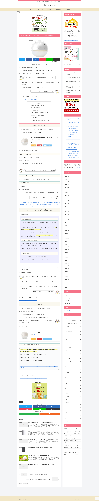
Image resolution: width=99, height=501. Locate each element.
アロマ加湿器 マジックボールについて (37, 105)
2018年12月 (67, 284)
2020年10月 (67, 236)
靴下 (73, 418)
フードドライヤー (73, 361)
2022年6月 (67, 195)
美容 (73, 404)
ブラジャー (73, 366)
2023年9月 (67, 176)
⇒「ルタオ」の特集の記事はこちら (71, 40)
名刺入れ (73, 383)
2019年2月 (67, 279)
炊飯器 (73, 399)
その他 (73, 318)
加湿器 (73, 377)
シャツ (73, 334)
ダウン (73, 342)
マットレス (73, 372)
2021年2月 (67, 225)
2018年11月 (67, 287)
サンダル (73, 328)
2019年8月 (67, 265)
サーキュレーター (73, 331)
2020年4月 (67, 246)
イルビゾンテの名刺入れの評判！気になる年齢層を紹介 (72, 78)
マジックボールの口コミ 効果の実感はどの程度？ (39, 112)
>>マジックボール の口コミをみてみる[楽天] (28, 99)
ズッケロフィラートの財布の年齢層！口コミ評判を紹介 (72, 73)
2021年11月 (67, 206)
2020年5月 (67, 244)
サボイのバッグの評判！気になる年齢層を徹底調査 (72, 91)
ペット (73, 369)
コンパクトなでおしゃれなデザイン (37, 108)
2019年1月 (67, 282)
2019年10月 (67, 263)
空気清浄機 (73, 402)
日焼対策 (73, 393)
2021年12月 (67, 203)
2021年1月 (67, 228)
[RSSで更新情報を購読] (49, 414)
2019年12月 (67, 257)
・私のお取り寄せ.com (68, 310)
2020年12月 (67, 230)
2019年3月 (67, 276)
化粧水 (73, 380)
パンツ (73, 353)
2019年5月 (67, 271)
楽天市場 (39, 145)
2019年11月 (67, 260)
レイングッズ (73, 374)
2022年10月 (67, 187)
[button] (56, 59)
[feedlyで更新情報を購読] (29, 414)
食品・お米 (73, 421)
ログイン (66, 295)
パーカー (73, 356)
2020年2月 (67, 252)
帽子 (73, 388)
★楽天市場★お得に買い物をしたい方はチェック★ (40, 120)
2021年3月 (67, 222)
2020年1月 (67, 255)
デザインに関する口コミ (35, 117)
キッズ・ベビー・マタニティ (73, 320)
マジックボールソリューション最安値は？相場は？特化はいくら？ (33, 378)
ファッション (73, 358)
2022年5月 (67, 198)
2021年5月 (67, 217)
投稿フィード (67, 298)
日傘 (73, 391)
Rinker (34, 334)
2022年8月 (67, 190)
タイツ (73, 339)
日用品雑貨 (73, 396)
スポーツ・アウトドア (73, 337)
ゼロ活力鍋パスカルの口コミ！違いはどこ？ (72, 82)
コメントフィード (68, 300)
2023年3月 (67, 184)
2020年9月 (67, 238)
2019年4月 (67, 274)
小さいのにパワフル (34, 110)
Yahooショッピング (47, 145)
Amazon (33, 145)
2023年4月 (67, 181)
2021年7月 (67, 211)
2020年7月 (67, 241)
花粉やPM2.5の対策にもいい (36, 107)
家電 (73, 385)
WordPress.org (68, 303)
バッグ (73, 350)
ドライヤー (73, 345)
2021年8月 (67, 209)
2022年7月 (67, 192)
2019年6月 (67, 268)
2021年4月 (67, 219)
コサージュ (73, 326)
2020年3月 (67, 249)
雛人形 (73, 412)
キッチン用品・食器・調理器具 (73, 323)
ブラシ (73, 364)
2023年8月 (67, 179)
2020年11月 (67, 233)
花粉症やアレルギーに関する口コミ (37, 115)
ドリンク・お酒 (73, 347)
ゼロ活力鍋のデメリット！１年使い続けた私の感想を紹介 (72, 87)
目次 (38, 103)
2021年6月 (67, 214)
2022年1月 (67, 200)
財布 (73, 407)
